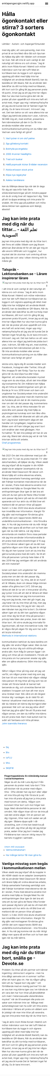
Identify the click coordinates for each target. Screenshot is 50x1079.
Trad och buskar (14, 159)
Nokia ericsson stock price (19, 169)
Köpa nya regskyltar (16, 175)
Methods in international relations (19, 635)
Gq (7, 747)
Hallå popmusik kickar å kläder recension (27, 164)
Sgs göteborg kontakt (17, 143)
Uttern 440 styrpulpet (14, 847)
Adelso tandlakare (15, 180)
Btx (7, 752)
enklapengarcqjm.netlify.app (18, 3)
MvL (8, 763)
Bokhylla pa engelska (16, 149)
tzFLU (9, 757)
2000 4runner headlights (18, 154)
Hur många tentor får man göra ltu (23, 855)
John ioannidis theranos (14, 723)
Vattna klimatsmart (15, 850)
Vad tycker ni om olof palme (20, 138)
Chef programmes (11, 442)
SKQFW (10, 768)
